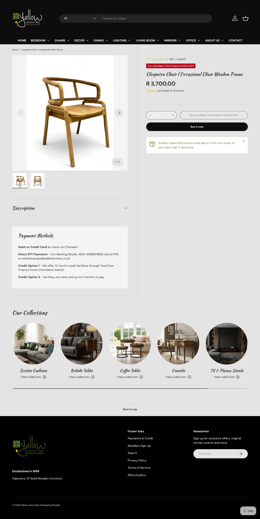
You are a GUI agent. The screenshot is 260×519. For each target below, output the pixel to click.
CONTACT (235, 40)
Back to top (130, 409)
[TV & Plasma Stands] (227, 344)
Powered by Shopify (50, 505)
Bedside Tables (82, 371)
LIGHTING (120, 40)
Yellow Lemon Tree (30, 505)
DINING (99, 40)
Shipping (151, 90)
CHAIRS (60, 40)
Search (132, 453)
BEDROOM (38, 40)
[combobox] (135, 18)
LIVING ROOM (145, 40)
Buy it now (197, 126)
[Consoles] (178, 344)
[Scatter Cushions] (33, 344)
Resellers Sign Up (139, 446)
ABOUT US (212, 40)
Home (15, 50)
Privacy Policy (137, 460)
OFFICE (191, 40)
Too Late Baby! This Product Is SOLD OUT (213, 115)
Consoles (178, 371)
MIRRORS (170, 40)
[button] (245, 18)
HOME (22, 40)
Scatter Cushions (33, 371)
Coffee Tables (130, 371)
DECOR (79, 40)
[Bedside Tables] (82, 344)
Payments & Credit (140, 438)
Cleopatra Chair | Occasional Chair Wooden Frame (43, 50)
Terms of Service (139, 468)
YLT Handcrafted (156, 59)
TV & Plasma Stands (226, 371)
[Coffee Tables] (130, 344)
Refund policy (137, 475)
